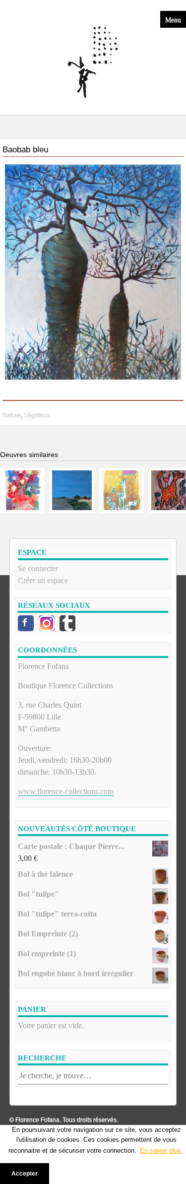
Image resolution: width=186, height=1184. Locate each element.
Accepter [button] (24, 1173)
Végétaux (37, 415)
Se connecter (38, 568)
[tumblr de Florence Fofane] (67, 623)
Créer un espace (43, 580)
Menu (173, 19)
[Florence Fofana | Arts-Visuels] (93, 62)
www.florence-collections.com (66, 791)
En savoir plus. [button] (161, 1150)
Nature (11, 415)
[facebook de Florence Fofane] (26, 623)
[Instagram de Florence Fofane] (47, 623)
